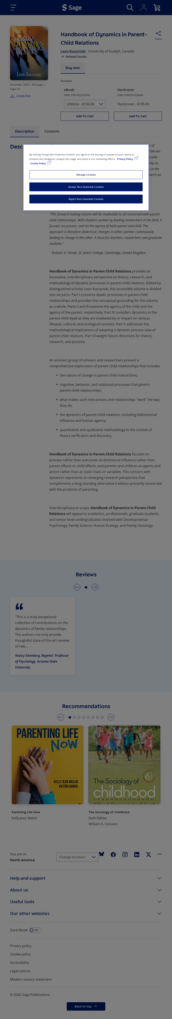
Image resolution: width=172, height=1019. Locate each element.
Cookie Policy (38, 163)
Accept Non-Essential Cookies (86, 186)
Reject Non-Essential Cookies (86, 199)
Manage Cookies (86, 174)
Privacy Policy (125, 158)
